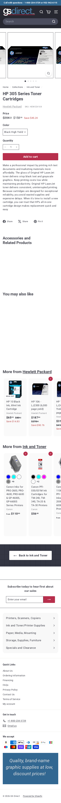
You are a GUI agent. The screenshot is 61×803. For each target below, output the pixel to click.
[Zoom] (49, 73)
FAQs (5, 685)
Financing (8, 680)
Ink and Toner (33, 87)
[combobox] (30, 21)
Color (6, 125)
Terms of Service (11, 699)
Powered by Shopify (32, 796)
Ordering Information (14, 675)
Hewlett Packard (12, 106)
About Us (8, 670)
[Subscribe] (49, 599)
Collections (18, 87)
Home (6, 87)
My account (9, 704)
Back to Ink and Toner (32, 555)
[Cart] (48, 12)
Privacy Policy (10, 689)
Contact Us (9, 694)
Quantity (8, 140)
